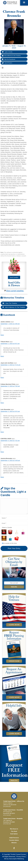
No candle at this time (10, 543)
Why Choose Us (14, 829)
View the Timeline (11, 303)
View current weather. (15, 291)
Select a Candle (7, 527)
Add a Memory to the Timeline (12, 55)
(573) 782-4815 (7, 815)
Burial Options (14, 834)
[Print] (2, 67)
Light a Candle (8, 52)
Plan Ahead (14, 831)
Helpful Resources (14, 837)
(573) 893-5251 (7, 806)
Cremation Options (14, 840)
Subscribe (14, 586)
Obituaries (14, 842)
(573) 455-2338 (7, 824)
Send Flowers (8, 63)
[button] (24, 2)
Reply (2, 335)
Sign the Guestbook (9, 59)
